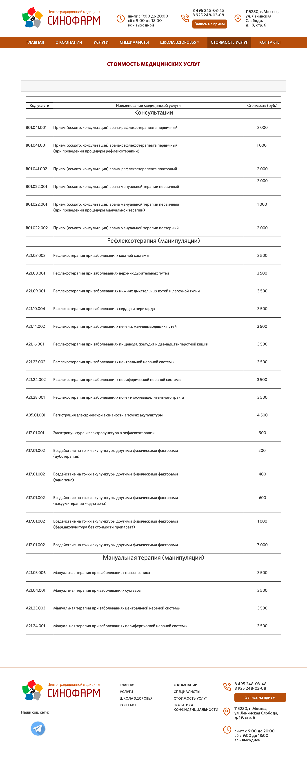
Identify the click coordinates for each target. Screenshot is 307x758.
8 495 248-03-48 (208, 10)
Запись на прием (210, 24)
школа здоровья (178, 42)
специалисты (134, 42)
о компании (69, 42)
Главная (35, 42)
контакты (269, 42)
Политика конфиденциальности (196, 707)
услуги (101, 42)
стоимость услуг (229, 42)
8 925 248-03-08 (208, 15)
